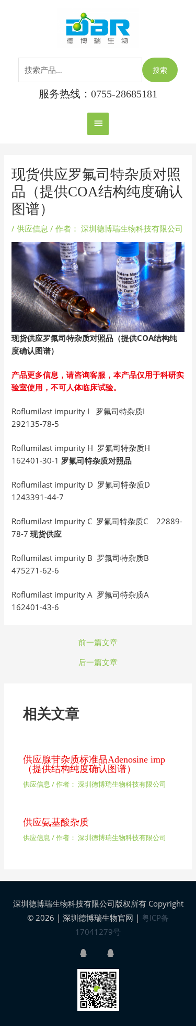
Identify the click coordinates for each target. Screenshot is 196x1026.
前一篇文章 (98, 642)
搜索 (160, 70)
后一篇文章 (98, 662)
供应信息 (32, 228)
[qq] (92, 953)
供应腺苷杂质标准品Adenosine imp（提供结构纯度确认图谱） (94, 764)
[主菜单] (97, 124)
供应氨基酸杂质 (56, 822)
